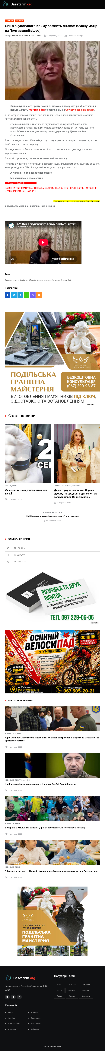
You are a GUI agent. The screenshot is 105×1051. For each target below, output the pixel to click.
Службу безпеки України (79, 109)
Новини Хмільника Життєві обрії (26, 36)
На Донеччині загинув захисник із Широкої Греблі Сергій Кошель (40, 784)
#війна (59, 996)
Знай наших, (67, 486)
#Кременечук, (11, 280)
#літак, (40, 280)
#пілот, (47, 280)
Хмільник (76, 486)
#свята (59, 985)
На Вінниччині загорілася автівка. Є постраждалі (52, 516)
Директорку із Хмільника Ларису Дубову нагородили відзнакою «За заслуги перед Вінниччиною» (75, 493)
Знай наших (17, 733)
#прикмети (86, 996)
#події (59, 990)
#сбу (70, 280)
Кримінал (12, 1029)
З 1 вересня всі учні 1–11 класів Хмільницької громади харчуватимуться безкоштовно (51, 871)
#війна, (64, 280)
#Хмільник (86, 990)
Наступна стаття (51, 512)
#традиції (72, 985)
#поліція (72, 996)
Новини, (8, 486)
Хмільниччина (14, 1024)
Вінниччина (36, 1018)
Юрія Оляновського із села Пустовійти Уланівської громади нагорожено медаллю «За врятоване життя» (52, 739)
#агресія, (55, 280)
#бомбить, (23, 280)
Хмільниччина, (18, 780)
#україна (71, 990)
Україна (15, 486)
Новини (34, 1013)
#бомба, (32, 280)
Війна (28, 780)
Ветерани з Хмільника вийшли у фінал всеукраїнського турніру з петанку (45, 828)
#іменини (86, 985)
